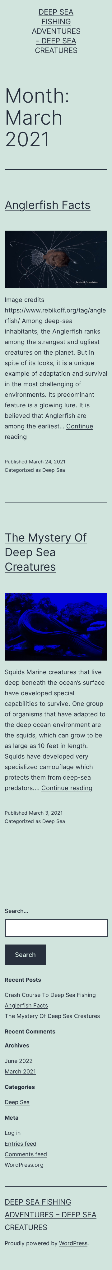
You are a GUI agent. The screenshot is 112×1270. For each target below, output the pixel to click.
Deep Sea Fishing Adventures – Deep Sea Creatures (50, 1214)
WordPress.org (24, 1165)
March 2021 (20, 1071)
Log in (13, 1133)
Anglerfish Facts (48, 205)
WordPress (73, 1243)
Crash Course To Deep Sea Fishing (50, 995)
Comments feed (26, 1154)
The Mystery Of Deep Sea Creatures (46, 552)
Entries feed (20, 1143)
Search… (16, 911)
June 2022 (19, 1061)
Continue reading (66, 788)
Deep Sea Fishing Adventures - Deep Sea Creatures (56, 31)
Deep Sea (53, 470)
